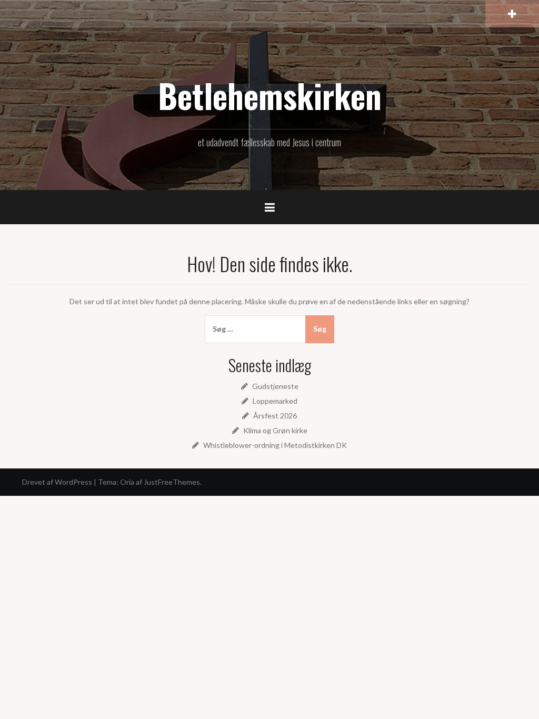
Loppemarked (275, 400)
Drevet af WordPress (57, 481)
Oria (127, 481)
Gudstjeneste (275, 386)
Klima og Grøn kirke (275, 430)
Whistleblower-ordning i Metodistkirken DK (275, 445)
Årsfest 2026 (275, 415)
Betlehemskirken (270, 95)
